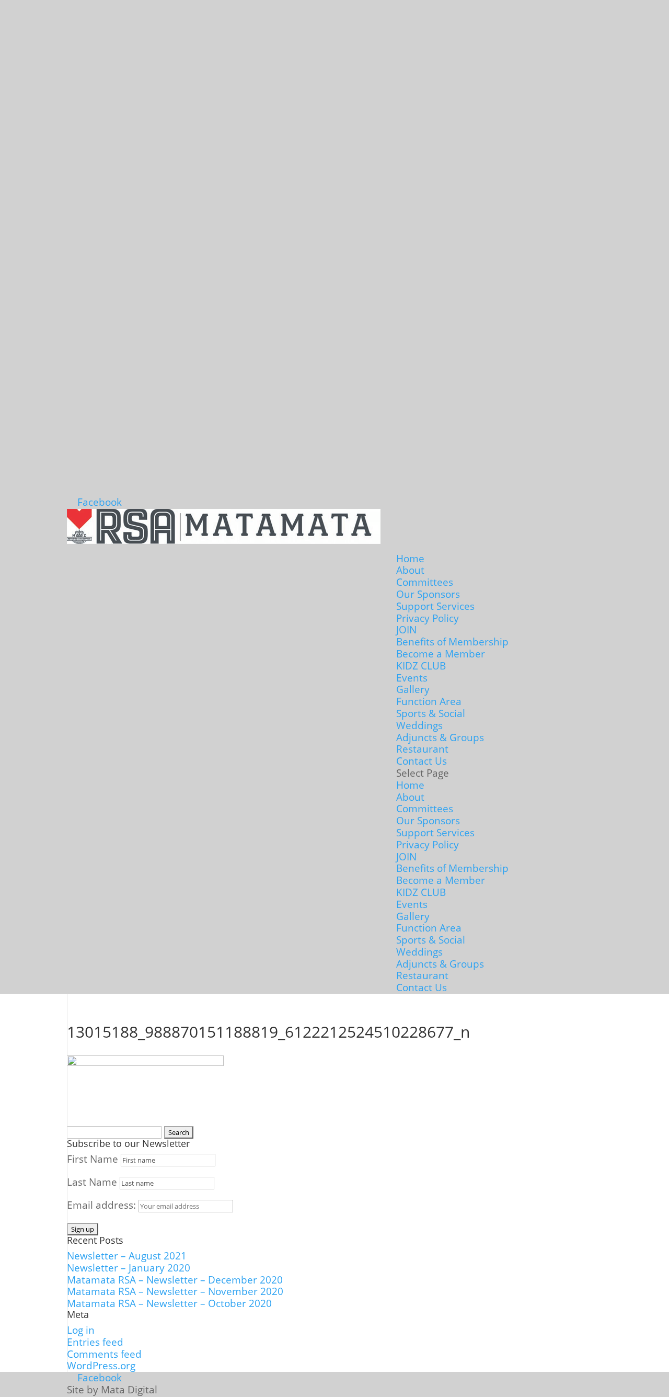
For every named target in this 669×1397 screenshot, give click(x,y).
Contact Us (421, 761)
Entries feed (95, 1342)
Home (410, 558)
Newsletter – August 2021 (127, 1256)
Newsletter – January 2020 (128, 1268)
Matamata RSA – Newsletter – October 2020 (169, 1303)
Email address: (103, 1205)
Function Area (429, 701)
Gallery (413, 689)
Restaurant (422, 749)
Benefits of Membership (452, 642)
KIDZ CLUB (421, 666)
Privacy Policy (427, 618)
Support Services (435, 606)
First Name (92, 1159)
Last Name (92, 1182)
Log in (81, 1330)
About (410, 570)
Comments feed (104, 1354)
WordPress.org (101, 1365)
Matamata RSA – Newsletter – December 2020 (175, 1280)
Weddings (419, 725)
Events (412, 678)
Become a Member (440, 654)
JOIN (406, 630)
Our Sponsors (428, 594)
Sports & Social (430, 713)
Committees (424, 582)
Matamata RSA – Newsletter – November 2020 (175, 1291)
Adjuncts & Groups (440, 737)
